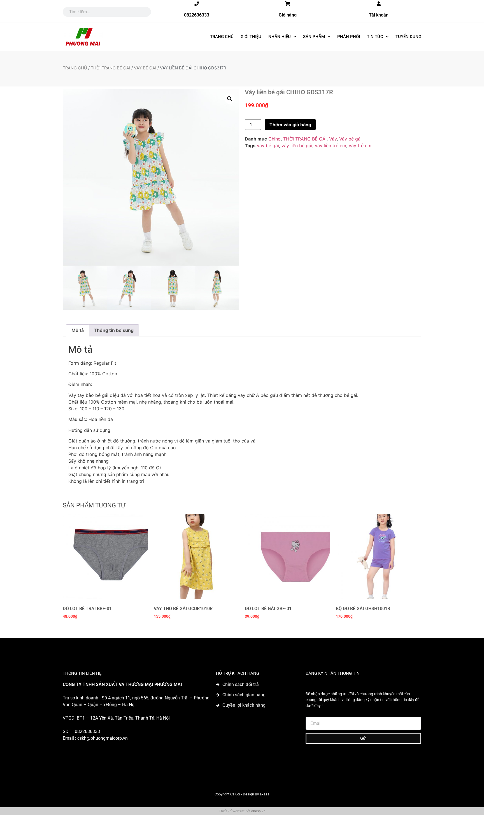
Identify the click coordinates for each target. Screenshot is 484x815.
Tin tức (375, 36)
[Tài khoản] (378, 3)
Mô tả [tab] (77, 330)
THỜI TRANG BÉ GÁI (110, 68)
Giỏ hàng (288, 15)
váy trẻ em (360, 145)
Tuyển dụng (408, 36)
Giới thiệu (251, 36)
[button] (230, 99)
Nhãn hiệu (279, 36)
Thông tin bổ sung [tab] (114, 330)
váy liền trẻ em (330, 145)
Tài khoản (378, 15)
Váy (333, 139)
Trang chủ (222, 36)
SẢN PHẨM (314, 36)
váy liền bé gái (296, 145)
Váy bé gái (145, 68)
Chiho (274, 139)
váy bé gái (268, 145)
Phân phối (348, 36)
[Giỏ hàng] (287, 3)
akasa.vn (258, 811)
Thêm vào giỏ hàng (290, 124)
